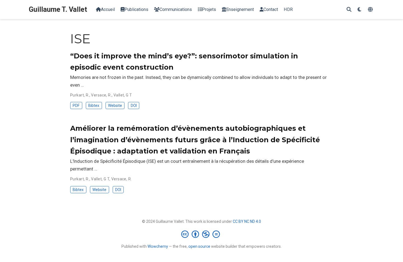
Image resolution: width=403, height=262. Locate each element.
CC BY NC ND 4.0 (247, 221)
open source (199, 246)
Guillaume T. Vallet (58, 9)
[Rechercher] (349, 10)
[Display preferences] (359, 10)
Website (115, 105)
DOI (134, 105)
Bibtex (93, 105)
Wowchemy (157, 246)
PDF (76, 105)
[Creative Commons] (201, 234)
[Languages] (371, 10)
